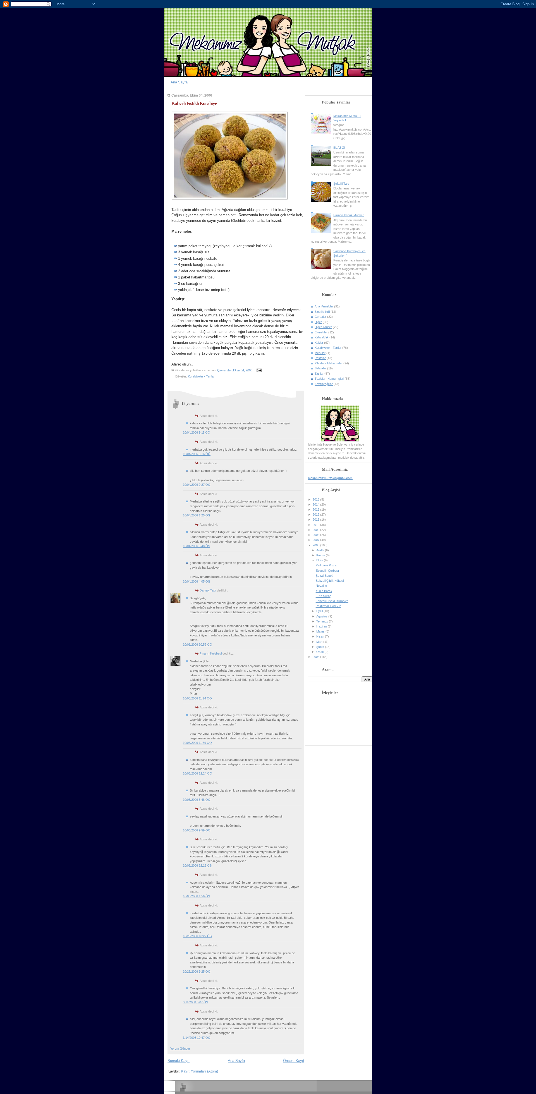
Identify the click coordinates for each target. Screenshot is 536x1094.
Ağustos (322, 616)
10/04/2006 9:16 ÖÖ (196, 454)
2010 (316, 524)
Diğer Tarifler (323, 327)
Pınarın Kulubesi (211, 653)
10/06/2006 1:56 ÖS (196, 896)
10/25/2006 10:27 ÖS (197, 936)
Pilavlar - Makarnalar (329, 363)
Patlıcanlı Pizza (326, 565)
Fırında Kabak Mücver (348, 215)
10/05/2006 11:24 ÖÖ (197, 698)
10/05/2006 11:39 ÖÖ (197, 742)
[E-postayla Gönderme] (258, 370)
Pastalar (320, 358)
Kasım (321, 555)
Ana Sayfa (179, 82)
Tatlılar (319, 373)
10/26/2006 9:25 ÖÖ (196, 971)
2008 (316, 535)
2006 (316, 545)
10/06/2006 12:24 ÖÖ (197, 773)
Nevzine (321, 585)
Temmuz (322, 621)
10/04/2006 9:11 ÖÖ (196, 432)
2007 (316, 540)
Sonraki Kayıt (179, 1061)
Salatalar (320, 368)
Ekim (320, 560)
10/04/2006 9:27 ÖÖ (196, 484)
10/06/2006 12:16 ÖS (197, 865)
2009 (316, 530)
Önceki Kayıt (293, 1061)
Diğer (318, 322)
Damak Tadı (208, 590)
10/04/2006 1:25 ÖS (196, 515)
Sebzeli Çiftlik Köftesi (330, 580)
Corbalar (320, 316)
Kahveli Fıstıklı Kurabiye (194, 103)
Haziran (322, 626)
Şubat (320, 646)
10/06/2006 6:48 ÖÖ (196, 799)
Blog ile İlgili (322, 311)
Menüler (320, 353)
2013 (316, 509)
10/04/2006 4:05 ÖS (196, 581)
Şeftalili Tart (341, 183)
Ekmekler (321, 332)
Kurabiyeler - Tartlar (201, 376)
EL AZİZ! (339, 147)
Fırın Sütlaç (323, 596)
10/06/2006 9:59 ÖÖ (196, 830)
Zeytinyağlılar (324, 384)
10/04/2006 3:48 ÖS (196, 546)
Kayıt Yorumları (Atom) (199, 1071)
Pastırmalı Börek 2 (328, 606)
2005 (316, 656)
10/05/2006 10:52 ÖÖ (197, 644)
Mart (319, 641)
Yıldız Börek (324, 591)
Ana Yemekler (324, 306)
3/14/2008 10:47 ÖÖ (196, 1037)
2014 (316, 504)
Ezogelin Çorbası (327, 570)
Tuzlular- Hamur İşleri (329, 378)
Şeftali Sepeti (324, 575)
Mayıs (321, 631)
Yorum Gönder (180, 1048)
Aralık (320, 550)
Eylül (320, 611)
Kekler (319, 342)
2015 (316, 499)
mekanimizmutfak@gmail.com (330, 478)
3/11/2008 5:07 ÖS (195, 1002)
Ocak (320, 651)
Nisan (320, 636)
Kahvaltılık (322, 337)
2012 (316, 514)
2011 (316, 519)
